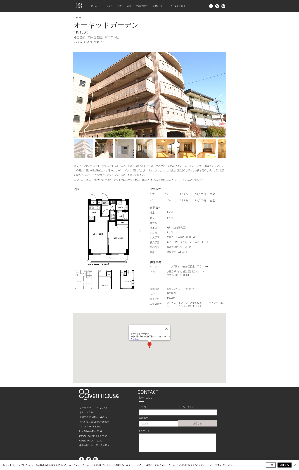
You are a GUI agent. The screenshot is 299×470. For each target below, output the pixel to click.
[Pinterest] (217, 6)
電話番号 (143, 418)
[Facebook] (211, 6)
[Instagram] (223, 6)
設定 (271, 465)
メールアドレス (186, 407)
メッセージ (144, 431)
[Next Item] (220, 95)
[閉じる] (295, 465)
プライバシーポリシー (226, 465)
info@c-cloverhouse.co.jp (93, 436)
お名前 (142, 407)
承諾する (284, 465)
